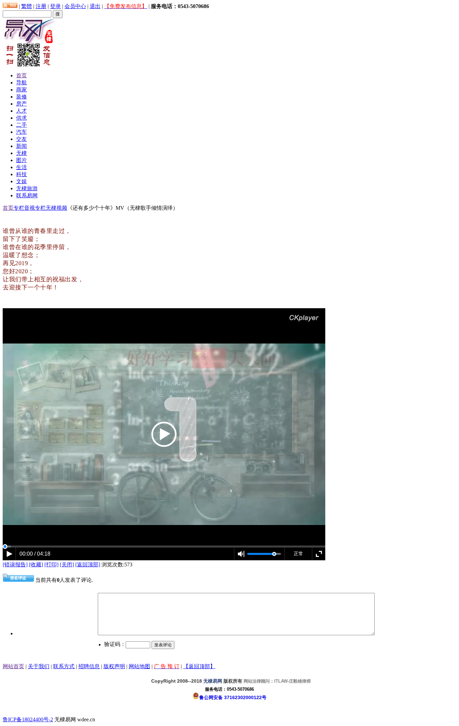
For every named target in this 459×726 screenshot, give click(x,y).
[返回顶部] (87, 564)
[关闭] (67, 564)
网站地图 (139, 666)
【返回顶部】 (199, 666)
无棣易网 (212, 681)
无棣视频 (56, 208)
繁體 (26, 6)
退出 (95, 6)
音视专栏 (35, 208)
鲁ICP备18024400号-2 (28, 719)
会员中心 (75, 6)
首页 (8, 208)
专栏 (18, 208)
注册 (41, 6)
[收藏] (36, 564)
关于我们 (38, 666)
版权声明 (114, 666)
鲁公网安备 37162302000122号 (232, 697)
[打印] (51, 564)
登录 (55, 6)
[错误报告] (15, 564)
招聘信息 (89, 666)
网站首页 (13, 666)
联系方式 (64, 666)
